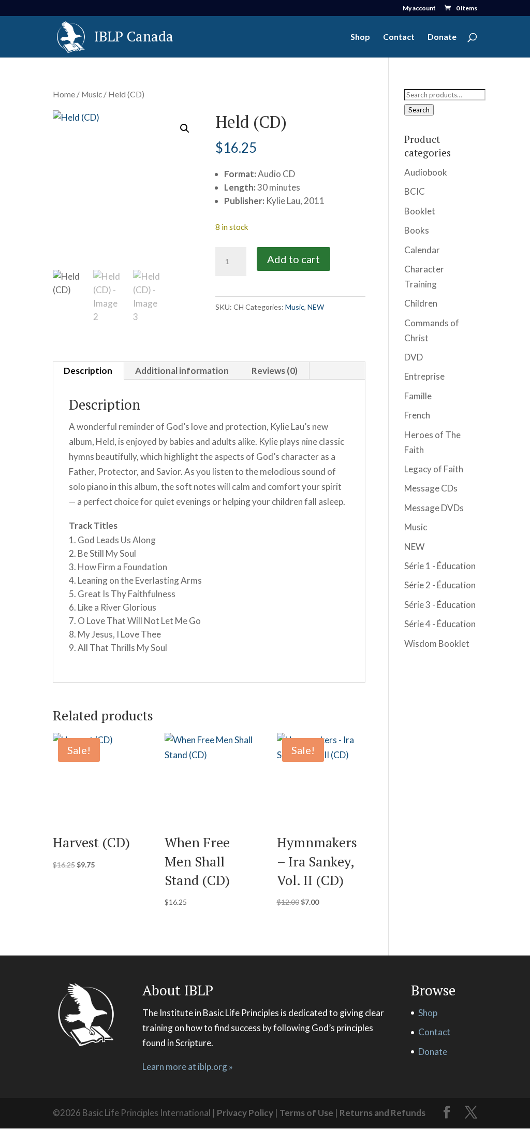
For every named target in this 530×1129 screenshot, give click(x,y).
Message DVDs (434, 507)
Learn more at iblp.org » (187, 1066)
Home (64, 94)
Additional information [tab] (182, 370)
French (417, 415)
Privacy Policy (245, 1112)
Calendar (422, 249)
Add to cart (293, 259)
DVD (413, 357)
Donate (442, 37)
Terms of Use (306, 1112)
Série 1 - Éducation (440, 565)
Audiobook (425, 172)
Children (420, 303)
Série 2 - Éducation (440, 585)
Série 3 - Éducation (440, 604)
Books (416, 230)
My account (419, 8)
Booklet (419, 211)
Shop (360, 37)
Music (91, 94)
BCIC (414, 191)
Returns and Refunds (382, 1112)
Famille (418, 395)
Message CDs (431, 488)
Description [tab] (88, 370)
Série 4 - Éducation (440, 623)
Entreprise (424, 376)
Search (419, 110)
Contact (399, 37)
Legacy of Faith (433, 469)
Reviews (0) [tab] (275, 370)
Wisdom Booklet (436, 643)
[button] (184, 128)
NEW (315, 306)
